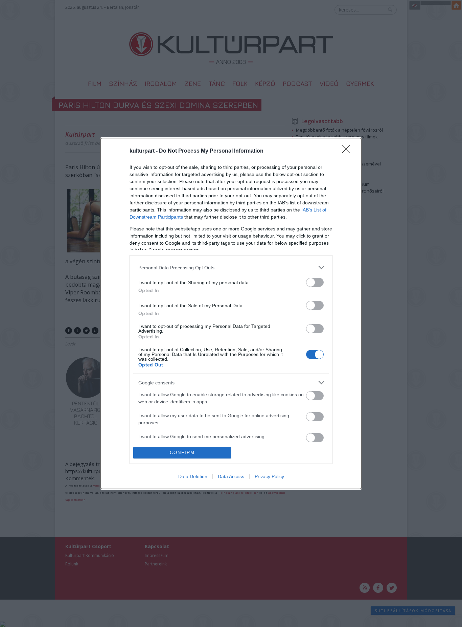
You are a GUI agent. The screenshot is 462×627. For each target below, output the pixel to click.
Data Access (231, 476)
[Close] (348, 151)
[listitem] (231, 267)
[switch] (315, 282)
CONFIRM (182, 452)
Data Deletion (192, 476)
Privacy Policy (269, 476)
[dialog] (231, 313)
